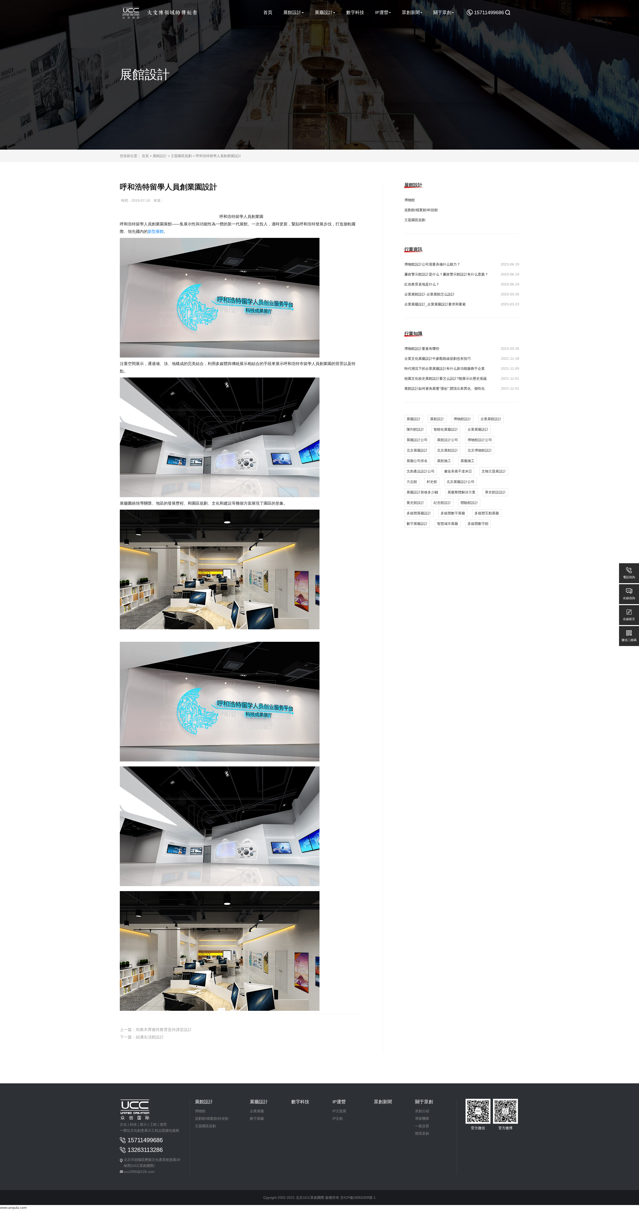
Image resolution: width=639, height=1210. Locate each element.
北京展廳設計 (417, 450)
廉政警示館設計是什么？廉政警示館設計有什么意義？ (446, 274)
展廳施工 (468, 461)
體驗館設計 (469, 503)
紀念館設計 (442, 503)
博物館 (409, 200)
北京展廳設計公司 (461, 482)
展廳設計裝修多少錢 (422, 492)
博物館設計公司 (480, 440)
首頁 (145, 156)
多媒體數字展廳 (453, 513)
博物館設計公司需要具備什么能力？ (432, 264)
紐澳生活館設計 (150, 1037)
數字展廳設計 (417, 524)
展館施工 (444, 461)
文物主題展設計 (493, 471)
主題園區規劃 (181, 156)
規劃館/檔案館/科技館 (421, 210)
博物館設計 (462, 419)
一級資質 (422, 1126)
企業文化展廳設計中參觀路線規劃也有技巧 (437, 359)
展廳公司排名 (417, 461)
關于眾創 (424, 1101)
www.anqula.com (13, 1208)
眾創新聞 (383, 1101)
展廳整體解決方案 (462, 492)
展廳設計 (414, 419)
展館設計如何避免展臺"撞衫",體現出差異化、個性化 (444, 388)
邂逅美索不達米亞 (458, 471)
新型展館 (156, 231)
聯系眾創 (422, 1133)
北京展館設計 (447, 450)
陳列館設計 (415, 429)
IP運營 (339, 1101)
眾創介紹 (422, 1111)
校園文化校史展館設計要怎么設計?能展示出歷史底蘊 (445, 378)
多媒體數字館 (478, 524)
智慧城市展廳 (447, 524)
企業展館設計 (490, 419)
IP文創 (337, 1118)
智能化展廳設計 (446, 429)
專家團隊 (422, 1118)
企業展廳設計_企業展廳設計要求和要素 (435, 304)
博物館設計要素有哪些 (421, 349)
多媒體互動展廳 (487, 513)
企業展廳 (257, 1111)
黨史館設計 (415, 503)
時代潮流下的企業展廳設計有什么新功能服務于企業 (444, 369)
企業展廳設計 (478, 429)
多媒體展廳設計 (419, 513)
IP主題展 (339, 1111)
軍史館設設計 (495, 492)
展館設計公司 (447, 440)
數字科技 (300, 1101)
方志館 (412, 482)
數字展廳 (257, 1118)
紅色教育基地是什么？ (421, 284)
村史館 (432, 482)
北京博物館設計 (480, 450)
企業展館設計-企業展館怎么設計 (429, 294)
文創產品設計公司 (421, 471)
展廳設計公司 (417, 440)
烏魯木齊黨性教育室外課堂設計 (164, 1029)
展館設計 (160, 156)
